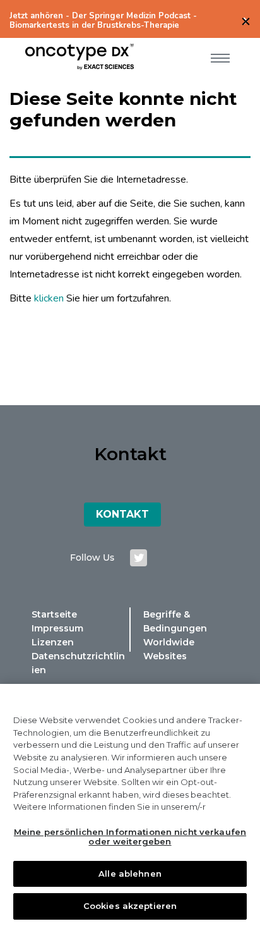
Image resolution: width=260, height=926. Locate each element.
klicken (49, 298)
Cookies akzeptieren (130, 906)
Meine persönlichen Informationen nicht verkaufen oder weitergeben (130, 837)
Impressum (57, 628)
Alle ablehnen (130, 873)
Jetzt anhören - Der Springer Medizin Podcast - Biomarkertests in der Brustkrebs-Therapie (103, 20)
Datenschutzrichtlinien (78, 663)
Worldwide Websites (168, 649)
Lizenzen (53, 642)
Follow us (92, 557)
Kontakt (122, 514)
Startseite (54, 614)
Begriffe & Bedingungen (175, 621)
